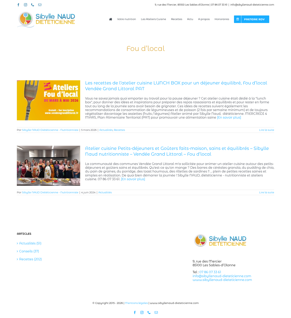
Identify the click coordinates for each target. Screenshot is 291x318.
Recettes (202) (30, 259)
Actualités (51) (30, 243)
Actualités (106, 129)
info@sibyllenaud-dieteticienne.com (252, 4)
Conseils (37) (29, 251)
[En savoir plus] (229, 117)
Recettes (119, 129)
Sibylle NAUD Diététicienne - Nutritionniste (50, 129)
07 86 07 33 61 (210, 272)
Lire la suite (266, 129)
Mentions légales (136, 303)
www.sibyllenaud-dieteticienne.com (222, 280)
